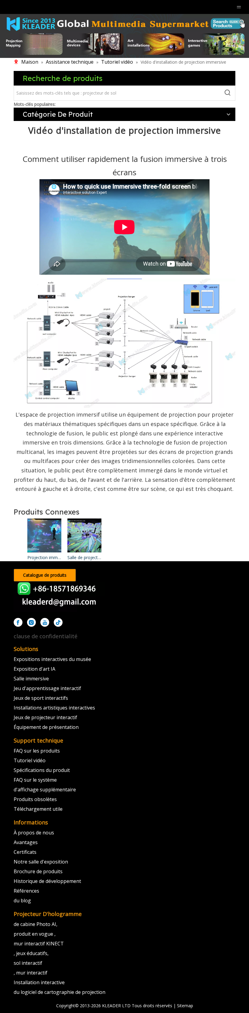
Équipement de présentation (46, 727)
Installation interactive (39, 982)
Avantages (26, 842)
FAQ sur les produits (37, 750)
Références (26, 890)
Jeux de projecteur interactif (45, 717)
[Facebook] (18, 622)
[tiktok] (58, 622)
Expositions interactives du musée (52, 659)
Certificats (25, 852)
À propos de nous (34, 832)
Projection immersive (44, 557)
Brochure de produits (38, 871)
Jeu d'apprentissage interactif (47, 688)
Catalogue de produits (45, 575)
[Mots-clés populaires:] (227, 93)
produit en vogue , (35, 934)
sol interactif (28, 963)
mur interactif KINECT (39, 943)
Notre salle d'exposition (41, 861)
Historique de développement (47, 881)
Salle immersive (31, 678)
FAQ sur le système (35, 780)
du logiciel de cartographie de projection (59, 992)
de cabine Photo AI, (35, 924)
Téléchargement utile (38, 809)
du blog (22, 900)
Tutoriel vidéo (30, 760)
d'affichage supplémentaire (45, 789)
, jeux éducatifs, (31, 953)
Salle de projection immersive (84, 557)
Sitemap (185, 1005)
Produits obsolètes (35, 799)
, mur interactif (30, 972)
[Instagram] (31, 622)
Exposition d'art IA (34, 669)
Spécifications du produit (42, 770)
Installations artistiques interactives (54, 707)
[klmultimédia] (124, 36)
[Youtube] (44, 622)
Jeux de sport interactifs (41, 698)
